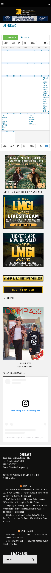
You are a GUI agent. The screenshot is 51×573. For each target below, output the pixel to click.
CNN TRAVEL (27, 531)
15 (7, 76)
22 (7, 113)
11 (27, 63)
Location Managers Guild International (22, 437)
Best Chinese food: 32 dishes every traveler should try (26, 534)
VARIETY (27, 486)
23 (14, 113)
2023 (7, 43)
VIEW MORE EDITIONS (25, 366)
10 (20, 63)
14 (48, 63)
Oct (25, 43)
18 (27, 76)
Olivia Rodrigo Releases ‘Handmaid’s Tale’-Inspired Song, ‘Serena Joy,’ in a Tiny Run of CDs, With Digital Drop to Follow (25, 518)
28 (48, 113)
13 (41, 63)
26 (34, 113)
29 (7, 131)
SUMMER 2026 (25, 363)
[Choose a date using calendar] (20, 43)
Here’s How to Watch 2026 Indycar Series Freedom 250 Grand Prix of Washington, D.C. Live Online (24, 500)
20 (41, 76)
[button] (41, 146)
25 (27, 113)
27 (41, 113)
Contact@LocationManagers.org (15, 467)
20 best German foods (14, 537)
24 (20, 113)
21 (48, 76)
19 (34, 76)
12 (34, 63)
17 (20, 76)
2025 (32, 43)
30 (14, 131)
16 (14, 76)
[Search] (49, 3)
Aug (14, 43)
